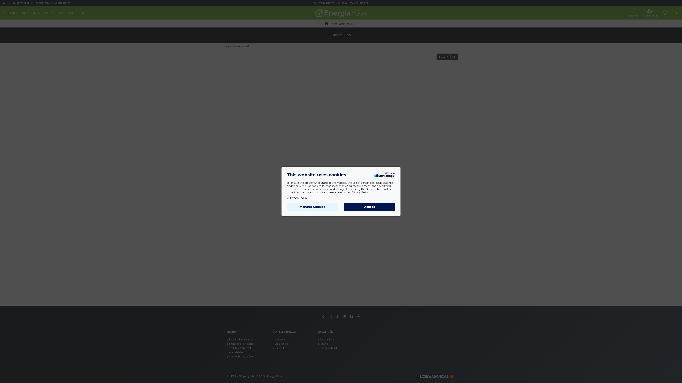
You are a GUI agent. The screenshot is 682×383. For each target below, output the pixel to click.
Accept (369, 207)
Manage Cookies (312, 207)
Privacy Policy (298, 197)
